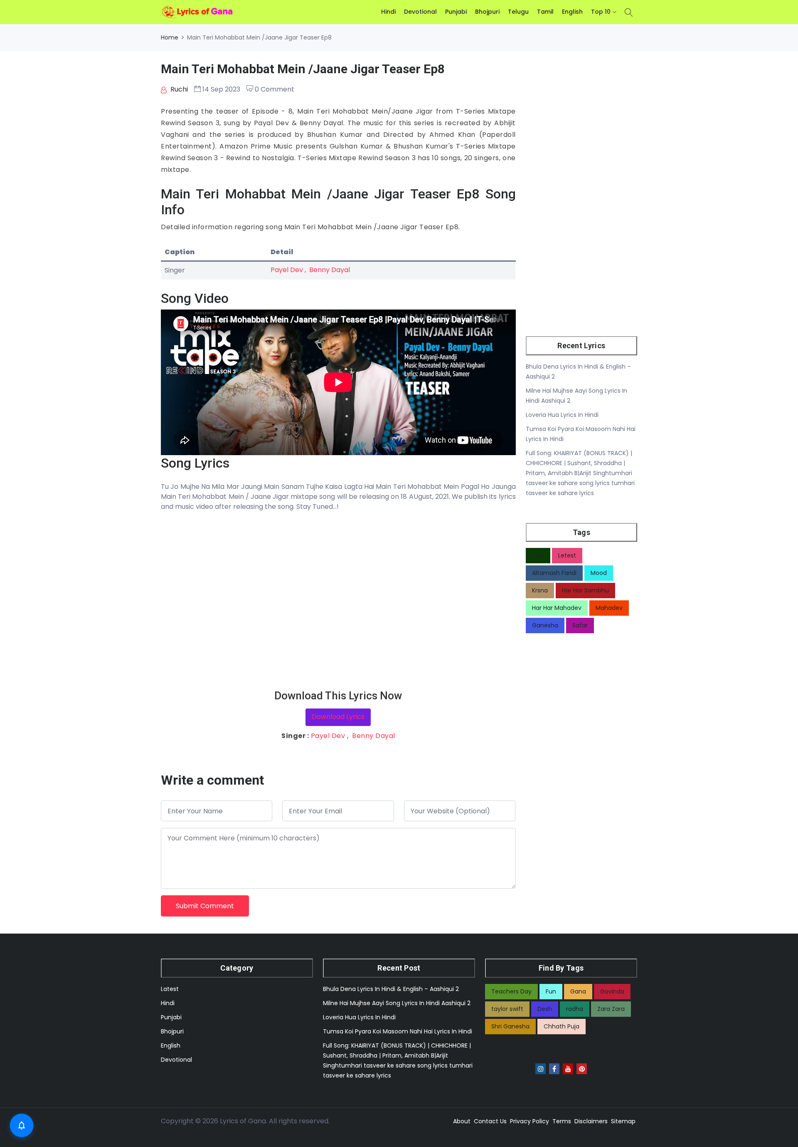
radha (574, 1009)
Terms (561, 1121)
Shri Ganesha (510, 1026)
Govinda (612, 991)
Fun (551, 991)
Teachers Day (511, 991)
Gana (578, 991)
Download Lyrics (338, 716)
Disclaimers (591, 1121)
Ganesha (545, 625)
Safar (580, 625)
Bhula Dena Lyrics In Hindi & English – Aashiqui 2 (391, 989)
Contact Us (490, 1121)
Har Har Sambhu (585, 590)
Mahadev (609, 608)
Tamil (545, 11)
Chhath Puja (561, 1026)
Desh (544, 1009)
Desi (538, 555)
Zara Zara (611, 1009)
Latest (170, 989)
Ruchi (178, 89)
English (572, 11)
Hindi (388, 11)
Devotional (420, 11)
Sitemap (623, 1121)
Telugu (518, 11)
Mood (599, 573)
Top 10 (601, 11)
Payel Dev (287, 270)
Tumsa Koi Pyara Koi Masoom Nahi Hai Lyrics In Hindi (397, 1031)
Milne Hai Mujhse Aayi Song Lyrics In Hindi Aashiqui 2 (396, 1003)
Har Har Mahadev (556, 608)
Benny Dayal (329, 270)
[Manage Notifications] (21, 1125)
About (461, 1121)
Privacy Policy (529, 1121)
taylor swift (507, 1009)
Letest (567, 555)
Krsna (540, 590)
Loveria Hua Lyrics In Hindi (562, 415)
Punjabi (456, 11)
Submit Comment (205, 906)
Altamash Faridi (554, 573)
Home (169, 37)
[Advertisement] (338, 600)
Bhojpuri (487, 11)
